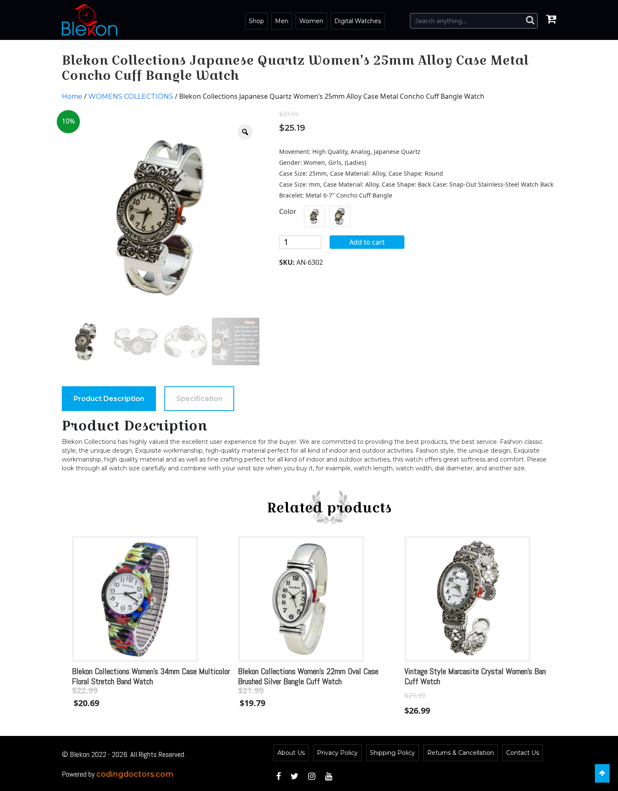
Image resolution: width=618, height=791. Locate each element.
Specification (199, 399)
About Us (291, 753)
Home (72, 96)
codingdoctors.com (134, 774)
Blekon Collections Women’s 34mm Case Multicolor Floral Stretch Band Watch (151, 676)
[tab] (109, 398)
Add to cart (367, 242)
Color (287, 211)
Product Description (109, 399)
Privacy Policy (337, 753)
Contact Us (522, 753)
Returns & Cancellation (460, 753)
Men (281, 21)
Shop (256, 21)
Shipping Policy (392, 753)
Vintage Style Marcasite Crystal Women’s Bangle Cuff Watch (479, 676)
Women (311, 21)
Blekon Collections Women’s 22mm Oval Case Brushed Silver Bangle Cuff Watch (308, 676)
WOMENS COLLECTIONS (130, 96)
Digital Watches (357, 21)
